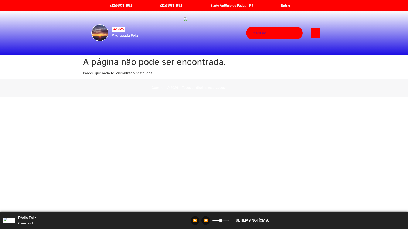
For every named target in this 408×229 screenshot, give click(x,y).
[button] (315, 33)
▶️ (195, 220)
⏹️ (206, 220)
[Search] (290, 33)
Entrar (285, 5)
